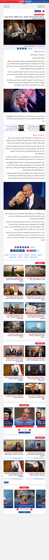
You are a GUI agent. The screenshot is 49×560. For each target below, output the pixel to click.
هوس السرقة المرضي (33, 257)
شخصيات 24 (37, 11)
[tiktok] (11, 250)
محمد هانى (40, 46)
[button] (30, 430)
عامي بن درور (20, 255)
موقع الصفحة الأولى (12, 257)
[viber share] (18, 48)
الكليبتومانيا (7, 255)
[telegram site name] (17, 250)
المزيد (24, 432)
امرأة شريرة (26, 257)
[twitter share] (23, 48)
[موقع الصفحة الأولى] (24, 1)
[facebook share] (25, 48)
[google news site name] (23, 250)
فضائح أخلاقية (27, 255)
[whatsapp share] (20, 48)
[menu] (44, 1)
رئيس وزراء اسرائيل (14, 255)
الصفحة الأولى (20, 257)
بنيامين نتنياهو (12, 61)
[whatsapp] (15, 247)
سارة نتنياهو (40, 255)
